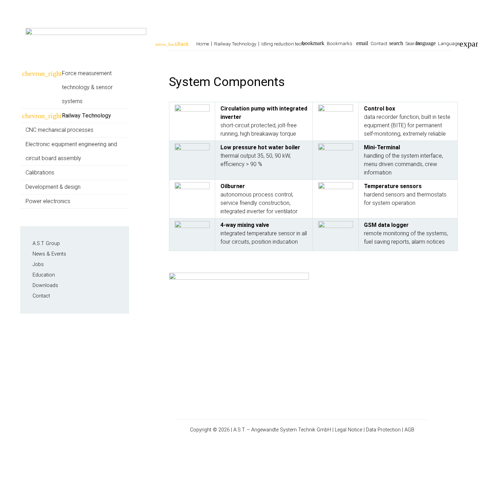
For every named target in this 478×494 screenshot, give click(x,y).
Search (413, 43)
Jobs (38, 264)
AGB (409, 430)
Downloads (45, 285)
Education (44, 275)
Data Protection (383, 430)
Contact (379, 43)
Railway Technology (235, 43)
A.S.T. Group (46, 243)
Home (202, 43)
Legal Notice (348, 430)
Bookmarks (339, 43)
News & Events (49, 254)
